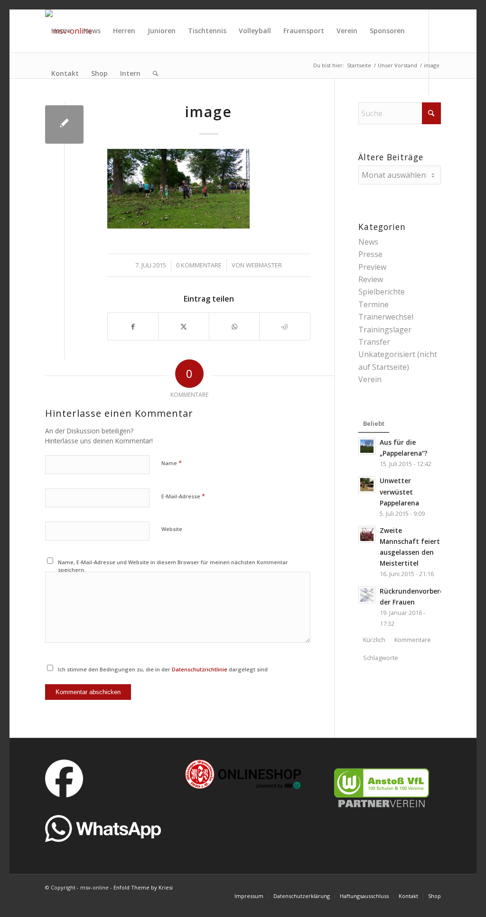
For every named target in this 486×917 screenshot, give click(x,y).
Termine (373, 304)
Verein (370, 379)
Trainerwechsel (385, 317)
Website (171, 528)
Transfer (374, 342)
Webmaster (264, 265)
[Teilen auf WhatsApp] (234, 326)
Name (171, 462)
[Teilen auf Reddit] (285, 326)
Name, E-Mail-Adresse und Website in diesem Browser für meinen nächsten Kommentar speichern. (173, 566)
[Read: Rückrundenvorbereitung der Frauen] (366, 595)
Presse (370, 254)
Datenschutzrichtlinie (199, 669)
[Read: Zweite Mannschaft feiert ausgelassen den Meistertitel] (366, 534)
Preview (372, 267)
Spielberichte (381, 291)
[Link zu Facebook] (62, 116)
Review (370, 279)
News (368, 242)
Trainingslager (384, 329)
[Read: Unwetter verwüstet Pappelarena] (366, 484)
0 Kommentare (199, 265)
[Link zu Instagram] (76, 116)
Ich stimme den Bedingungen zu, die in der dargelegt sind (163, 669)
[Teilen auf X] (184, 326)
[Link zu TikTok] (48, 116)
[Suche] (155, 73)
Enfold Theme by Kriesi (143, 887)
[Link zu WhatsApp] (91, 116)
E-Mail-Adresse (183, 496)
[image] (64, 124)
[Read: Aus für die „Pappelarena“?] (366, 446)
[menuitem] (61, 30)
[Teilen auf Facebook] (133, 326)
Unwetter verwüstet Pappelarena (399, 491)
